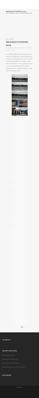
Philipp (29, 48)
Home (7, 13)
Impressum (19, 387)
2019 (17, 13)
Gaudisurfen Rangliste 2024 (10, 359)
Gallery (12, 13)
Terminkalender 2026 (8, 355)
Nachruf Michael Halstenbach (10, 363)
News (23, 48)
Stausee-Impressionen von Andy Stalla (13, 367)
